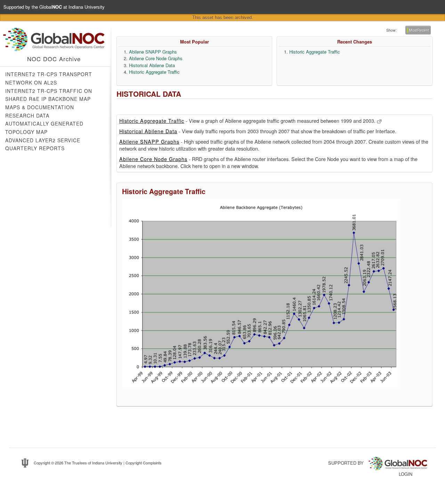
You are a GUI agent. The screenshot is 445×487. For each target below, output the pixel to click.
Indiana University (107, 462)
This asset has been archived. (222, 17)
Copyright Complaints (144, 462)
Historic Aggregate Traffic (154, 72)
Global (50, 6)
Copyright (42, 462)
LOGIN (405, 474)
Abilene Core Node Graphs (156, 58)
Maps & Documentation (39, 107)
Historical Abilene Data (152, 65)
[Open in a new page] (379, 120)
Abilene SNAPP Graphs (153, 51)
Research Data (27, 115)
